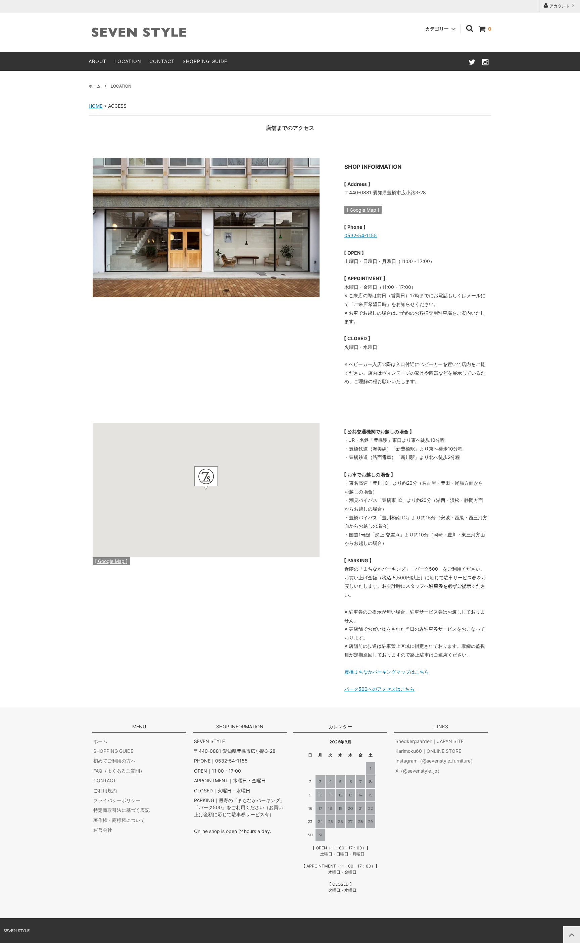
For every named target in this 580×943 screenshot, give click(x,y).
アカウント (559, 5)
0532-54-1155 (360, 235)
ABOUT (97, 61)
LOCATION (127, 61)
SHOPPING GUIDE (205, 61)
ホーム (95, 86)
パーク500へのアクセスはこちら (379, 689)
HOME (95, 106)
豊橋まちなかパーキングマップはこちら (386, 672)
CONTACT (162, 61)
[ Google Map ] (363, 210)
